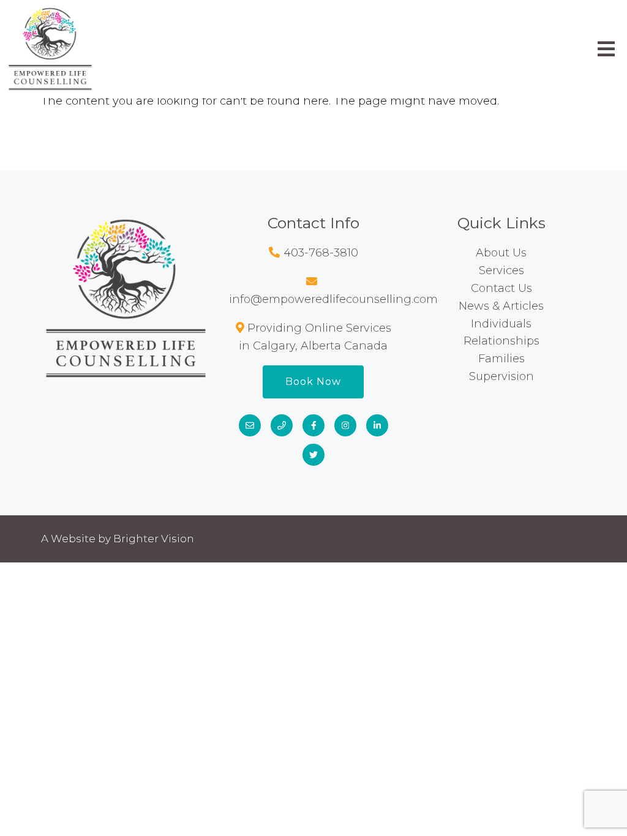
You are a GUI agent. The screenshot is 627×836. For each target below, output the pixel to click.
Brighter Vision (153, 538)
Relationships (501, 341)
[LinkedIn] (377, 425)
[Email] (250, 425)
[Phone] (282, 425)
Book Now (313, 381)
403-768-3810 (320, 252)
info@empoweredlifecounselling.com (333, 299)
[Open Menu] (606, 49)
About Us (501, 252)
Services (501, 270)
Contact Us (501, 288)
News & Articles (501, 306)
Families (501, 358)
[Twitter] (313, 455)
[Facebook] (313, 425)
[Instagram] (345, 425)
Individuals (501, 323)
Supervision (501, 376)
